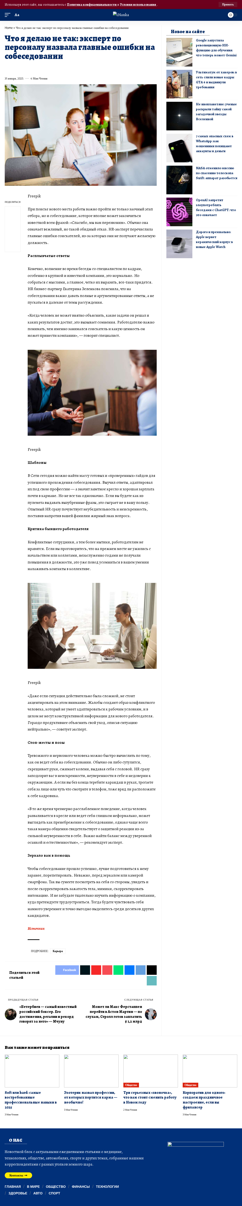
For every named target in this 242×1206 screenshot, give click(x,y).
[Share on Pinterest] (34, 67)
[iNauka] (121, 14)
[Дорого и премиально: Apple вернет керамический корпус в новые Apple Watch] (179, 244)
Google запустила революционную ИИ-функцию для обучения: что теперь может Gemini (216, 48)
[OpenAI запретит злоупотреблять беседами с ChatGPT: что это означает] (179, 212)
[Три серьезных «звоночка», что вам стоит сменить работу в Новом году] (150, 1071)
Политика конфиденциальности (92, 4)
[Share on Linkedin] (51, 67)
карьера (58, 951)
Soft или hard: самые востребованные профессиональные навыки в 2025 (31, 1100)
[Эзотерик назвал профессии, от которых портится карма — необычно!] (91, 1071)
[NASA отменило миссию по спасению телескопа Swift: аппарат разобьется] (179, 180)
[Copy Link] (103, 67)
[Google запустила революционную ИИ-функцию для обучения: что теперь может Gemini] (179, 52)
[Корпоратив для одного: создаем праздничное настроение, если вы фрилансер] (210, 1071)
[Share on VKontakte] (77, 67)
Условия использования (138, 4)
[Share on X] (16, 67)
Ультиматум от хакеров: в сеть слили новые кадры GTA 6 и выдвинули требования (216, 79)
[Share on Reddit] (68, 67)
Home (9, 28)
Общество (131, 1085)
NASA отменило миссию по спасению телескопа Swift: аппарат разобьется (216, 173)
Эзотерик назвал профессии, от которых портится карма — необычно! (90, 1097)
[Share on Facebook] (8, 67)
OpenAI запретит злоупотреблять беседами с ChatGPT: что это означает (216, 207)
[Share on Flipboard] (25, 67)
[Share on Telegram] (85, 67)
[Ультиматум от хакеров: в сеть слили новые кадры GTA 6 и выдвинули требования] (179, 84)
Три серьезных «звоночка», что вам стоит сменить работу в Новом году (150, 1097)
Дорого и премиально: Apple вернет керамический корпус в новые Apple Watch (214, 239)
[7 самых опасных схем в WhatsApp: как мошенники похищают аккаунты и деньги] (179, 148)
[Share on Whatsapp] (42, 67)
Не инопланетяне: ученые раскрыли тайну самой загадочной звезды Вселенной (216, 111)
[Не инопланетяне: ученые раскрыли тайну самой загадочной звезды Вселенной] (179, 116)
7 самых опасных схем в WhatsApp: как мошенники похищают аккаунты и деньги (214, 143)
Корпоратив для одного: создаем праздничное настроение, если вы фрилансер (204, 1100)
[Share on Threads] (94, 67)
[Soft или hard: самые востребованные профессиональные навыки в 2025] (32, 1071)
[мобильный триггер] (9, 15)
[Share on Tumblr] (59, 67)
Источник (36, 928)
